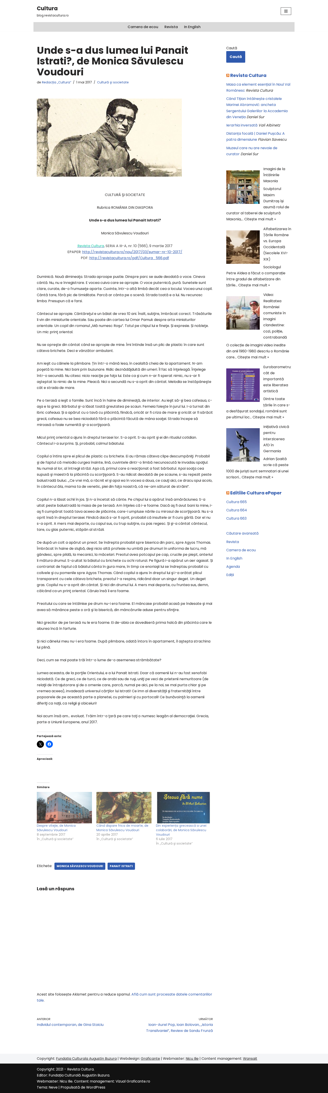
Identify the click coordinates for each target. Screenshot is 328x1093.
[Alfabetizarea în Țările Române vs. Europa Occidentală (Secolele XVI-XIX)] (243, 248)
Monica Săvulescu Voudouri (80, 866)
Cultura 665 (236, 501)
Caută (231, 48)
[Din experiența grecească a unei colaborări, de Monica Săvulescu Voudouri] (183, 807)
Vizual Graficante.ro (133, 1081)
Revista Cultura (248, 75)
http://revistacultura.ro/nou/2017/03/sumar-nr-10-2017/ (132, 251)
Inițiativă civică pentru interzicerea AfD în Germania (276, 439)
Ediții (230, 574)
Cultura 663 (236, 518)
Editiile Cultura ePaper (256, 493)
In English (192, 26)
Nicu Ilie (192, 1058)
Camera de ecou (143, 26)
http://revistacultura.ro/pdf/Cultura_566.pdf (129, 257)
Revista (171, 26)
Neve (53, 1087)
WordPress (95, 1087)
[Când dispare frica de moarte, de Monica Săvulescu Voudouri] (124, 807)
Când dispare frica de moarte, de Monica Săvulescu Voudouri (122, 827)
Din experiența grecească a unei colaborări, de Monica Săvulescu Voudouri (181, 830)
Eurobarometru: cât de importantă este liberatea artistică (277, 379)
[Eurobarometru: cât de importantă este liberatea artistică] (243, 386)
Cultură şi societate (113, 82)
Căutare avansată (242, 533)
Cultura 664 (236, 510)
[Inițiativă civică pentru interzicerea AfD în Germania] (243, 445)
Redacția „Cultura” (56, 82)
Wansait (250, 1058)
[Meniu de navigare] (286, 11)
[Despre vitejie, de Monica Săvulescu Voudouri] (64, 807)
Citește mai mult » (260, 219)
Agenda (233, 566)
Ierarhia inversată (241, 125)
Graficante (150, 1058)
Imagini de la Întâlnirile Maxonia (274, 175)
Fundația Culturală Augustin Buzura (79, 1075)
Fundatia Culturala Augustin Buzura (86, 1058)
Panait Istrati (121, 866)
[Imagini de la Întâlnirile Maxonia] (243, 188)
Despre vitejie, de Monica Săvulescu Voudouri (56, 827)
